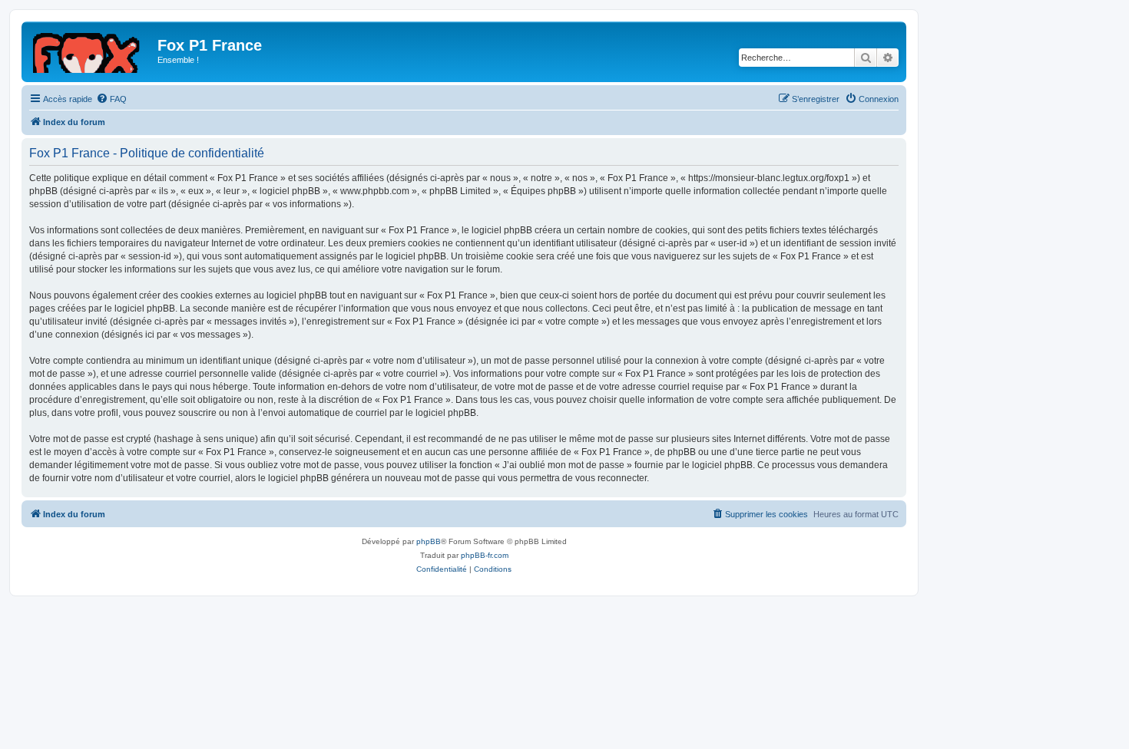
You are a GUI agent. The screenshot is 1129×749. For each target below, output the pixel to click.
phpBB (428, 541)
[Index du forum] (91, 49)
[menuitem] (111, 99)
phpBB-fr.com (484, 555)
